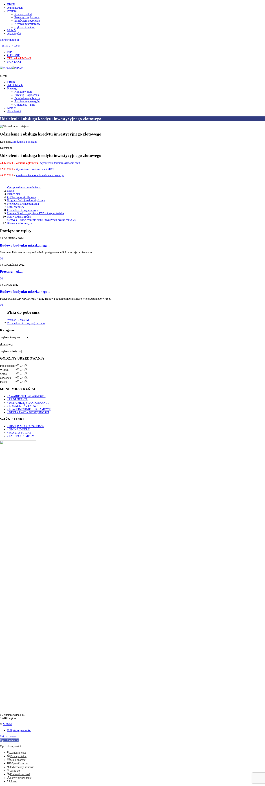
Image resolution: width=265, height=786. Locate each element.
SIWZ (10, 190)
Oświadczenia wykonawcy (22, 210)
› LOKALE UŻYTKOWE (22, 405)
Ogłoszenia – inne (24, 27)
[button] (9, 740)
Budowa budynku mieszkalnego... (25, 245)
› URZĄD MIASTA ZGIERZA (25, 426)
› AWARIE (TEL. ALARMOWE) (26, 396)
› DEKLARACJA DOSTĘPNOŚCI (28, 412)
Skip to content (8, 736)
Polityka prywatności (19, 730)
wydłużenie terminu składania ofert (60, 162)
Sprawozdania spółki (19, 216)
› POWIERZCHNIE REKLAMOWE (29, 409)
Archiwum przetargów (27, 23)
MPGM (7, 724)
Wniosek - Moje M (18, 319)
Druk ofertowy (15, 206)
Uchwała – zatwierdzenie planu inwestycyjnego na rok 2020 (41, 219)
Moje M (11, 30)
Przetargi (12, 10)
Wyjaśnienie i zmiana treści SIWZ (35, 169)
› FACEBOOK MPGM (20, 435)
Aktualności (14, 33)
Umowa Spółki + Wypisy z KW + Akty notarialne (35, 213)
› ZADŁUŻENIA (17, 399)
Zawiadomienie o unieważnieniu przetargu (40, 175)
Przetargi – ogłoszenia (26, 17)
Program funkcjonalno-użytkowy (26, 200)
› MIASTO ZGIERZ (19, 432)
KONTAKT (14, 61)
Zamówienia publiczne (27, 20)
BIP (9, 51)
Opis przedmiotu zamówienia (24, 187)
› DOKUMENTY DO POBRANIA (28, 402)
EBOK (11, 4)
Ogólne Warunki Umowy (21, 197)
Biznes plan (14, 193)
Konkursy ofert (23, 14)
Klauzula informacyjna (20, 223)
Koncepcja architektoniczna (23, 203)
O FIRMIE (13, 55)
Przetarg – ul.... (11, 271)
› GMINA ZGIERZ (18, 429)
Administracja (15, 7)
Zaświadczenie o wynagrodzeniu (26, 323)
